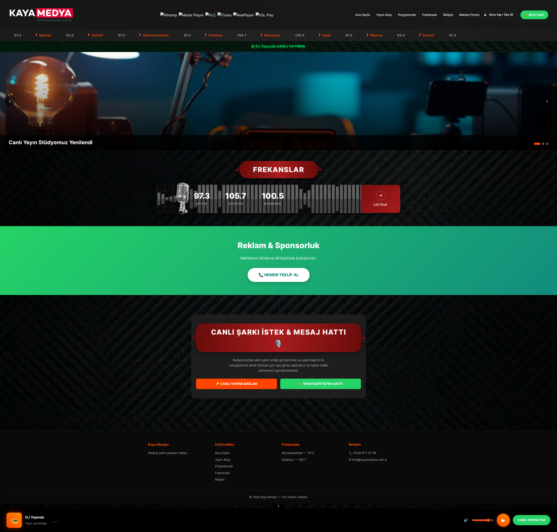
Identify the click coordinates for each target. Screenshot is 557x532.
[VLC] (210, 14)
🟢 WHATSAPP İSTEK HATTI (320, 384)
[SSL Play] (264, 14)
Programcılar (407, 15)
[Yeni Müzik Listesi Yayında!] (278, 101)
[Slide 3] (547, 144)
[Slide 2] (541, 144)
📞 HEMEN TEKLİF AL (278, 275)
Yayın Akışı (384, 15)
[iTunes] (225, 14)
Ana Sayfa (362, 15)
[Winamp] (168, 14)
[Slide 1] (535, 144)
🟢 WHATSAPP (534, 15)
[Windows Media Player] (191, 14)
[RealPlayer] (243, 14)
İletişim (448, 15)
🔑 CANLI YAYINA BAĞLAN (236, 384)
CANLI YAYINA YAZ (532, 520)
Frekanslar (429, 15)
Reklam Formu (469, 15)
